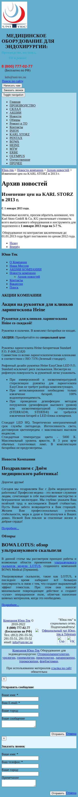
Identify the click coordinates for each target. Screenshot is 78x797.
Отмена (71, 733)
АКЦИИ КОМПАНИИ (26, 269)
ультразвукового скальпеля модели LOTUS (39, 564)
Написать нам (12, 85)
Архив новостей (58, 170)
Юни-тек (8, 170)
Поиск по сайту (12, 81)
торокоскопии (28, 661)
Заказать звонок (13, 90)
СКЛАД (15, 109)
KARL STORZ (20, 134)
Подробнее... (10, 528)
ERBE (14, 152)
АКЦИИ (15, 112)
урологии (8, 657)
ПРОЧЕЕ (16, 163)
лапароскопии (65, 657)
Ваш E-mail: (11, 702)
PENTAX (16, 138)
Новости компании (30, 170)
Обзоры (15, 120)
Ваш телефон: (12, 762)
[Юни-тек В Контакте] (71, 643)
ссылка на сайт (61, 668)
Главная (15, 102)
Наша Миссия (19, 265)
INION (14, 130)
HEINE (14, 145)
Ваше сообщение (13, 718)
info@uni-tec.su (22, 642)
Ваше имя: (10, 695)
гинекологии (26, 657)
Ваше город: (10, 710)
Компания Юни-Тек (16, 620)
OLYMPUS (17, 156)
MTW (13, 148)
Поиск (14, 287)
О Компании (18, 262)
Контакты (16, 127)
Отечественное (20, 159)
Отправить (58, 734)
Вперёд (15, 246)
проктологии (45, 657)
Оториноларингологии (53, 654)
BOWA (14, 141)
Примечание (10, 777)
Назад (14, 243)
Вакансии (16, 284)
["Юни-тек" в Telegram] (55, 634)
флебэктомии (49, 661)
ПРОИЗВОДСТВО (23, 105)
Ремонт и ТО (18, 123)
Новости (15, 116)
